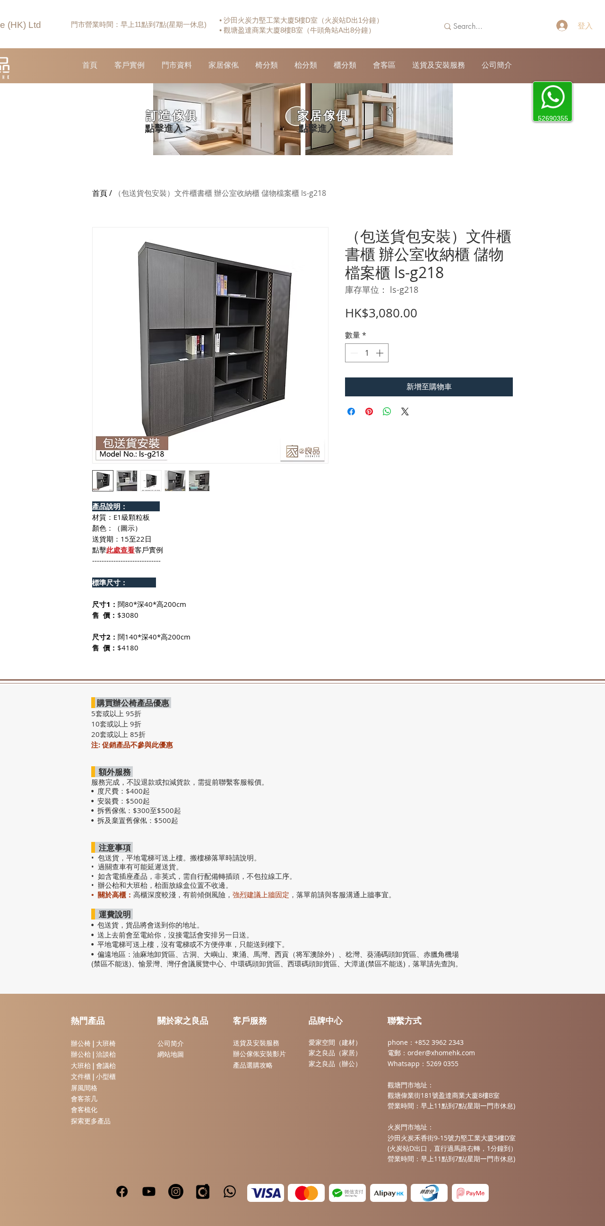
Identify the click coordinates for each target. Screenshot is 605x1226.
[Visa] (265, 1193)
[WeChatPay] (347, 1193)
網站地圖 (170, 1054)
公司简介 (170, 1043)
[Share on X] (405, 411)
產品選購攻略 (253, 1065)
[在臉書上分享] (351, 411)
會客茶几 (84, 1099)
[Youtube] (148, 1191)
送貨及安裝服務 (256, 1043)
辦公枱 (82, 1054)
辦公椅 (81, 1043)
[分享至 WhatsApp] (387, 411)
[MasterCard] (306, 1193)
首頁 (99, 193)
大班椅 (106, 1043)
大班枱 (81, 1065)
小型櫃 (106, 1076)
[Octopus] (429, 1193)
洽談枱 (106, 1054)
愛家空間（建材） (335, 1042)
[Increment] (380, 353)
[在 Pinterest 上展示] (369, 411)
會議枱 (106, 1065)
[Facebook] (122, 1191)
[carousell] (202, 1191)
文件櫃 (81, 1076)
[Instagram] (175, 1191)
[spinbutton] (367, 353)
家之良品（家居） (335, 1052)
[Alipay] (388, 1193)
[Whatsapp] (229, 1191)
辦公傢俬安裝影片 (259, 1054)
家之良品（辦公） (335, 1063)
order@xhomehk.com (441, 1052)
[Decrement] (353, 353)
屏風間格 (84, 1088)
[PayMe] (470, 1193)
